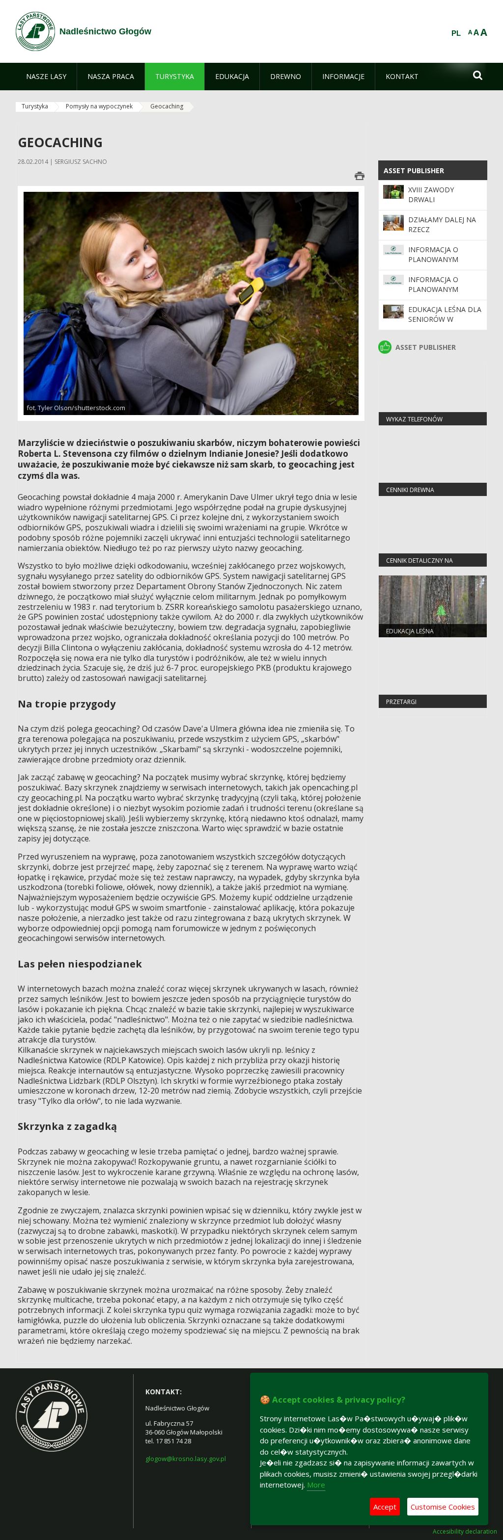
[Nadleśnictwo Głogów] (35, 31)
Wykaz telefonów (414, 419)
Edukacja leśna (410, 631)
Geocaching (166, 106)
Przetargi (401, 702)
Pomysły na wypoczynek (99, 106)
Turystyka (35, 106)
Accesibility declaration (465, 1531)
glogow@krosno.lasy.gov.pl (185, 1458)
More (316, 1484)
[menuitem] (46, 76)
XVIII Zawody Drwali (431, 194)
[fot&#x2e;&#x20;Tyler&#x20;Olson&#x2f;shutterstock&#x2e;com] (191, 303)
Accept (384, 1507)
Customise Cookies (443, 1507)
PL (456, 33)
